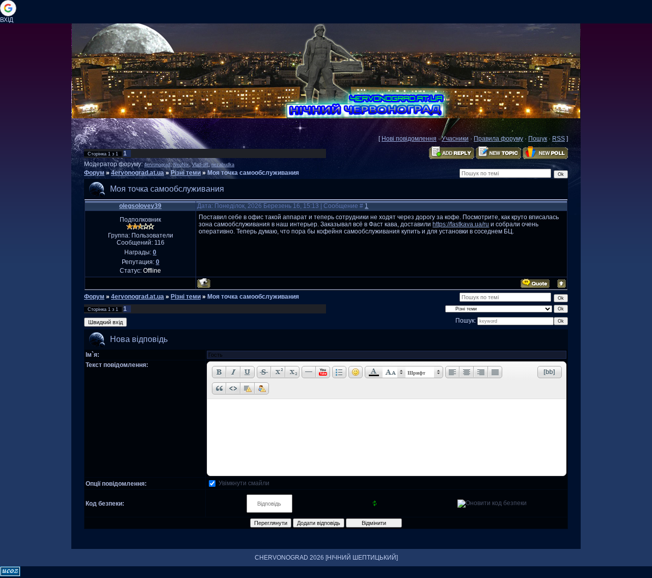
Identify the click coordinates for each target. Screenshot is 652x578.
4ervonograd (157, 164)
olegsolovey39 (140, 205)
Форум (94, 172)
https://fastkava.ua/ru (460, 224)
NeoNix (181, 164)
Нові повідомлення (409, 138)
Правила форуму (498, 138)
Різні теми (186, 172)
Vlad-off (200, 164)
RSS (558, 138)
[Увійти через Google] (8, 8)
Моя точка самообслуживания (253, 172)
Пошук (537, 138)
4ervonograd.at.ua (137, 172)
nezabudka (222, 164)
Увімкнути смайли (244, 483)
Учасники (455, 138)
